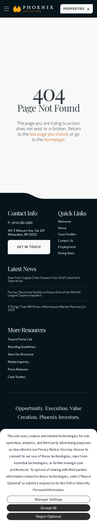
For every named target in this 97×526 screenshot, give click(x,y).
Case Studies (16, 377)
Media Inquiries (18, 362)
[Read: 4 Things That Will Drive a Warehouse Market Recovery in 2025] (48, 308)
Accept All (48, 508)
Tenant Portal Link (20, 339)
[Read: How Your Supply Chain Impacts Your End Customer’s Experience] (48, 279)
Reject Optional (48, 516)
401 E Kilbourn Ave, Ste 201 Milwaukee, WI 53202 (26, 232)
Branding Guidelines (21, 347)
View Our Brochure (21, 354)
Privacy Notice (48, 449)
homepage (54, 139)
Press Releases (18, 369)
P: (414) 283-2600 (20, 223)
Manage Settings (48, 499)
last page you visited (49, 134)
